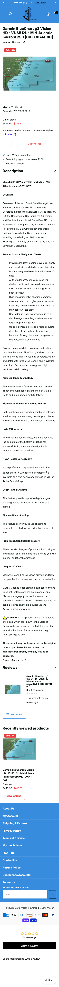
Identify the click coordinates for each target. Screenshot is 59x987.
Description (13, 171)
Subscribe (52, 894)
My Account (10, 816)
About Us (8, 808)
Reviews (10, 667)
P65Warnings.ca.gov (14, 634)
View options (13, 795)
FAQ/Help (9, 852)
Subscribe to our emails (16, 887)
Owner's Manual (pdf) (14, 660)
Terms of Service (14, 838)
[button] (3, 2)
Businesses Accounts (16, 875)
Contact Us (10, 860)
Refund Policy (12, 867)
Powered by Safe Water (41, 907)
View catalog (4, 14)
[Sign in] (48, 14)
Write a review (14, 714)
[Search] (10, 14)
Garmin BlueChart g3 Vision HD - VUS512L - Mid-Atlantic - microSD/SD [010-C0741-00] (19, 775)
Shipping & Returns (15, 823)
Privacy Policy (12, 830)
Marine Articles (13, 845)
